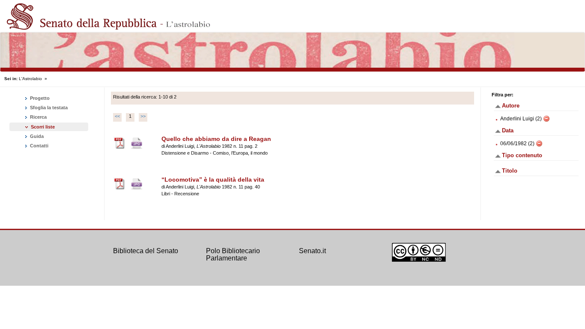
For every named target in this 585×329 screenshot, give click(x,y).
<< (117, 116)
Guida (36, 136)
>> (143, 116)
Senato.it (312, 250)
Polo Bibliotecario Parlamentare (233, 254)
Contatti (38, 145)
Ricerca (38, 117)
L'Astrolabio (30, 78)
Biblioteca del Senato (145, 250)
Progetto (39, 98)
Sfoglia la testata (48, 107)
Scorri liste (43, 126)
